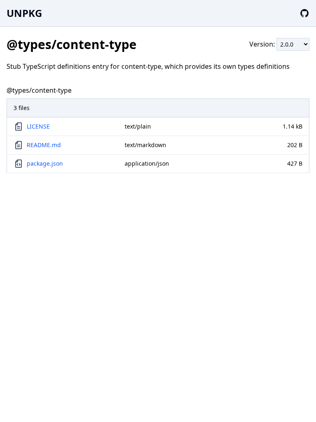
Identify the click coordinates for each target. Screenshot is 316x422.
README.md (44, 145)
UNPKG (24, 13)
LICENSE (38, 126)
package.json (45, 163)
